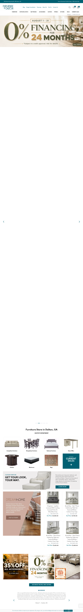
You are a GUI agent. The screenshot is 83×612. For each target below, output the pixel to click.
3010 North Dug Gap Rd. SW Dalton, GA (12, 1)
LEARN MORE (63, 487)
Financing (39, 7)
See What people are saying (41, 584)
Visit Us (50, 7)
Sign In (69, 14)
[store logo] (8, 7)
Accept (66, 610)
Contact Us (55, 7)
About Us (45, 7)
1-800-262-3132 (75, 1)
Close (71, 610)
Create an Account (76, 14)
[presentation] (3, 222)
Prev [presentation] (69, 600)
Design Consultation (30, 7)
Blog (24, 7)
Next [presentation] (14, 600)
